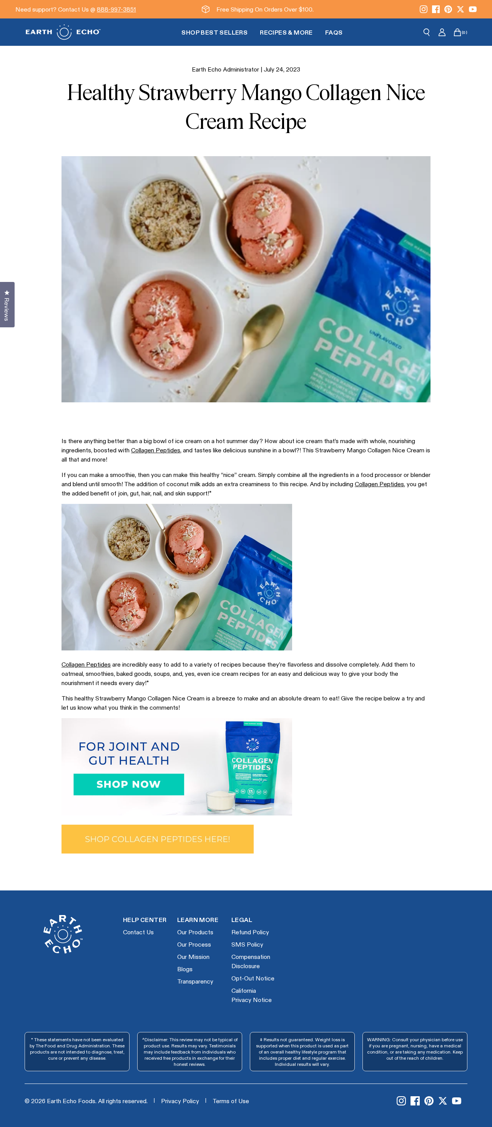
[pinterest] (448, 9)
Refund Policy (250, 931)
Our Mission (193, 956)
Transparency (195, 981)
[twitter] (460, 9)
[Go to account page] (442, 32)
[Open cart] (457, 32)
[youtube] (473, 9)
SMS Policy (247, 944)
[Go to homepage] (63, 32)
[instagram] (423, 9)
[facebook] (436, 9)
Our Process (194, 944)
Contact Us (138, 931)
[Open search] (426, 32)
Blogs (185, 968)
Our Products (195, 931)
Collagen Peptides (155, 449)
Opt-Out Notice (252, 978)
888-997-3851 (116, 9)
